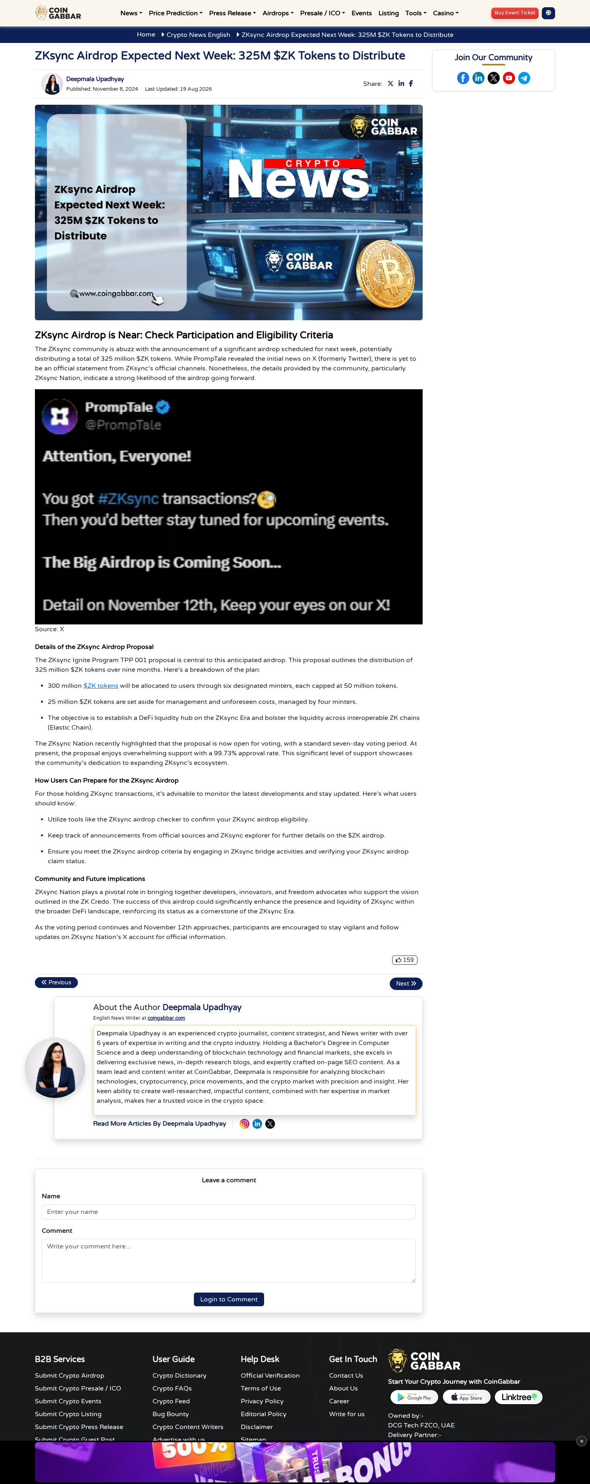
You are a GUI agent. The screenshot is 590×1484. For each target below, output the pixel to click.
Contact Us (346, 1376)
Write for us (347, 1414)
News (129, 13)
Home (146, 34)
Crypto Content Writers (188, 1427)
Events (362, 13)
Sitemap (253, 1440)
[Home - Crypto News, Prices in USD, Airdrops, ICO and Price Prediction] (60, 13)
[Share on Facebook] (412, 84)
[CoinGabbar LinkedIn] (257, 1124)
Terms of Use (261, 1388)
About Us (343, 1388)
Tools (413, 13)
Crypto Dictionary (180, 1376)
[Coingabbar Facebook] (463, 78)
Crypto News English (198, 35)
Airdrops (275, 13)
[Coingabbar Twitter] (494, 78)
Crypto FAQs (172, 1388)
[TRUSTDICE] (295, 1462)
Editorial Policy (264, 1414)
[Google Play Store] (414, 1397)
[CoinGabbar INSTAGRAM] (244, 1124)
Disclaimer (257, 1427)
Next (403, 983)
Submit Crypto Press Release (79, 1427)
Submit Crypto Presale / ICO (78, 1388)
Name (51, 1196)
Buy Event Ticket (514, 13)
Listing (388, 13)
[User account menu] (548, 13)
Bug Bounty (171, 1414)
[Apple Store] (466, 1397)
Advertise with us (179, 1440)
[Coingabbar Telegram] (524, 78)
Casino (443, 13)
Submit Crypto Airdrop (69, 1376)
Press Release (230, 13)
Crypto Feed (171, 1401)
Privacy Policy (262, 1401)
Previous (59, 982)
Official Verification (270, 1376)
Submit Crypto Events (68, 1401)
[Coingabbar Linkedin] (478, 78)
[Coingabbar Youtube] (509, 78)
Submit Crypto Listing (68, 1414)
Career (339, 1401)
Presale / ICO (320, 13)
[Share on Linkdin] (403, 84)
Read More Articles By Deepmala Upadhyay (159, 1124)
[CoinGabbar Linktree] (518, 1397)
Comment (57, 1231)
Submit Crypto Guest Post (75, 1440)
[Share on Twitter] (392, 84)
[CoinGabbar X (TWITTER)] (270, 1124)
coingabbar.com (166, 1018)
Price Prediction (173, 13)
